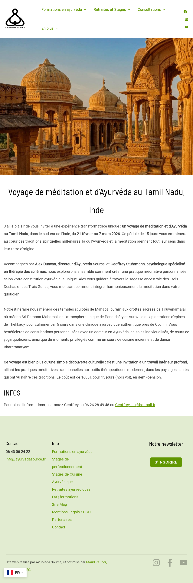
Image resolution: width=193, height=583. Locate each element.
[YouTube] (186, 27)
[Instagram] (186, 19)
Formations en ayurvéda (61, 9)
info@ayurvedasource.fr (26, 459)
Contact (58, 527)
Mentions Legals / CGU (71, 512)
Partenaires (62, 519)
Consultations (149, 9)
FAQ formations (65, 497)
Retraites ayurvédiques (71, 489)
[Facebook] (185, 11)
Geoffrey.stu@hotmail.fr (135, 405)
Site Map (59, 504)
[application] (84, 9)
